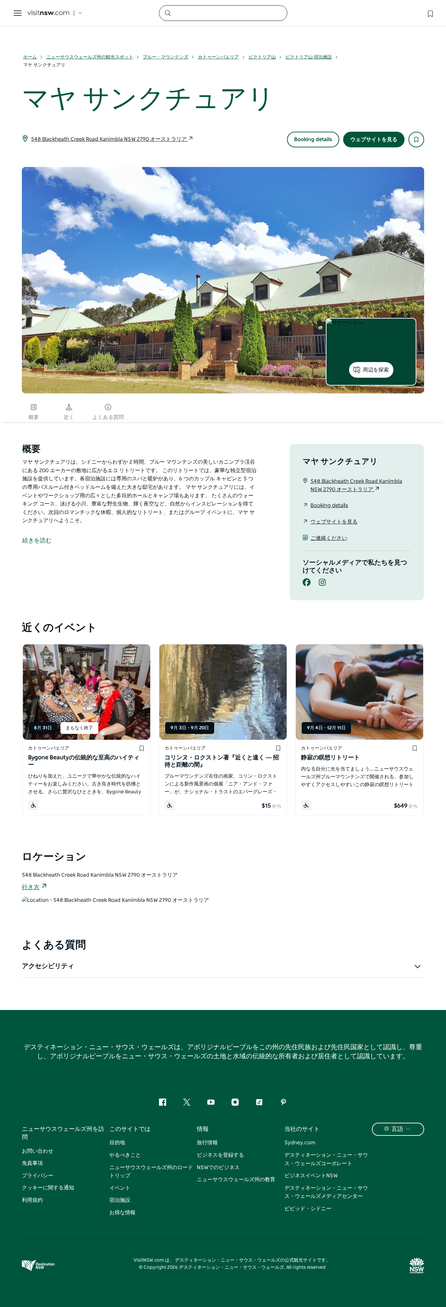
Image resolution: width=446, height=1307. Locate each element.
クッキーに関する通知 (48, 1187)
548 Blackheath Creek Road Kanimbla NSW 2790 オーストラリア (109, 139)
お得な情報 (122, 1212)
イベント (119, 1188)
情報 (203, 1129)
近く (69, 417)
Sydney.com (299, 1142)
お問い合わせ (37, 1151)
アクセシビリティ (48, 966)
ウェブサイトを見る (373, 139)
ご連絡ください (329, 538)
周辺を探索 (376, 369)
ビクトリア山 (262, 57)
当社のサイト (302, 1129)
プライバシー (37, 1175)
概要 (33, 417)
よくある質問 (108, 417)
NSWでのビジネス (218, 1167)
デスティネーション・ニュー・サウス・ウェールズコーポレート (326, 1159)
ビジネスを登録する (220, 1155)
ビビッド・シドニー (307, 1208)
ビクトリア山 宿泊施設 (308, 57)
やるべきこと (125, 1155)
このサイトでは (130, 1129)
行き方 (31, 887)
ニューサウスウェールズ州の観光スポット (89, 57)
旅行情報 (207, 1142)
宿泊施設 (119, 1200)
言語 (397, 1129)
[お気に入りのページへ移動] (429, 13)
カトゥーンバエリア (218, 57)
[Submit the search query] (167, 12)
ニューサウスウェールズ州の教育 (236, 1179)
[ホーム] (48, 13)
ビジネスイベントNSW (311, 1175)
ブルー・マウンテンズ (165, 57)
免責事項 (32, 1163)
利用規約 (32, 1200)
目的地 (117, 1142)
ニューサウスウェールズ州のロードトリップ (151, 1172)
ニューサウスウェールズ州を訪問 (63, 1133)
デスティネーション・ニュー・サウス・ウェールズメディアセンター (326, 1192)
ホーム (30, 57)
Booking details (313, 139)
